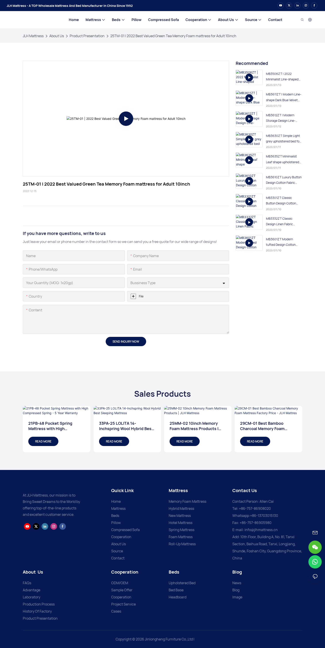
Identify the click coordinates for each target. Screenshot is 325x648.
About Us (56, 35)
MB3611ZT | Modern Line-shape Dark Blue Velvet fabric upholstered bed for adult (283, 97)
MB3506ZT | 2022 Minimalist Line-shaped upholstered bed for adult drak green (284, 77)
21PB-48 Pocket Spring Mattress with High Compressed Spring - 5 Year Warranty (55, 426)
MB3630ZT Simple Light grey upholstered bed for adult (283, 139)
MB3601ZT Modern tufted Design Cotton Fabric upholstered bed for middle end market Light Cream (282, 242)
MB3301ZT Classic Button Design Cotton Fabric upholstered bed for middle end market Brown (282, 201)
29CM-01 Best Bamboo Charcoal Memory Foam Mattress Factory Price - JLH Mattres (267, 426)
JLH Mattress (33, 35)
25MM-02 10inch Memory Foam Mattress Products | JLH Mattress (194, 426)
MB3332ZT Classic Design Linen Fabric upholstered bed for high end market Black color (283, 221)
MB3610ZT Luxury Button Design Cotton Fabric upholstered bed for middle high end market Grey (284, 180)
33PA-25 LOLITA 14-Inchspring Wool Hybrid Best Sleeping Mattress (126, 426)
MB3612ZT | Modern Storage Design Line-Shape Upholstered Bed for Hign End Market (282, 118)
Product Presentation (87, 35)
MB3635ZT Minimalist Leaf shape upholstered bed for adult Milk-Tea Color (282, 159)
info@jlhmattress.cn (261, 529)
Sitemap (202, 639)
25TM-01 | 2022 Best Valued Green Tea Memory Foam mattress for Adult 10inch (173, 35)
